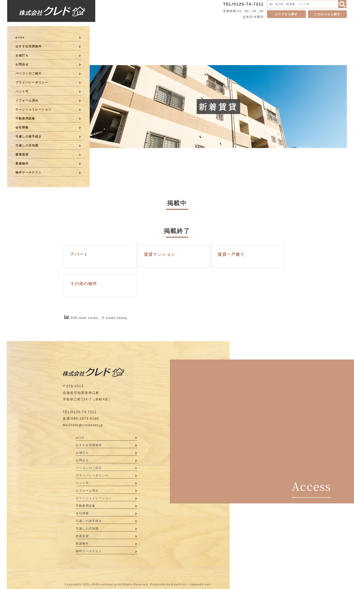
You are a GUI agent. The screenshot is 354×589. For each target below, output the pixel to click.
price (20, 37)
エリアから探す (286, 14)
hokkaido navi (200, 584)
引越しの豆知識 (27, 145)
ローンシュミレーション (34, 109)
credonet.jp (108, 584)
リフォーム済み (27, 100)
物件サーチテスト (29, 172)
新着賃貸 (22, 154)
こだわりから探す (327, 14)
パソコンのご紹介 (29, 73)
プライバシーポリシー (32, 82)
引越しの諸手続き (29, 136)
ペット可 (22, 91)
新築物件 (22, 163)
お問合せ (22, 64)
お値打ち (22, 55)
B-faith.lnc (179, 584)
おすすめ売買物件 (29, 46)
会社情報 (22, 127)
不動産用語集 (25, 118)
